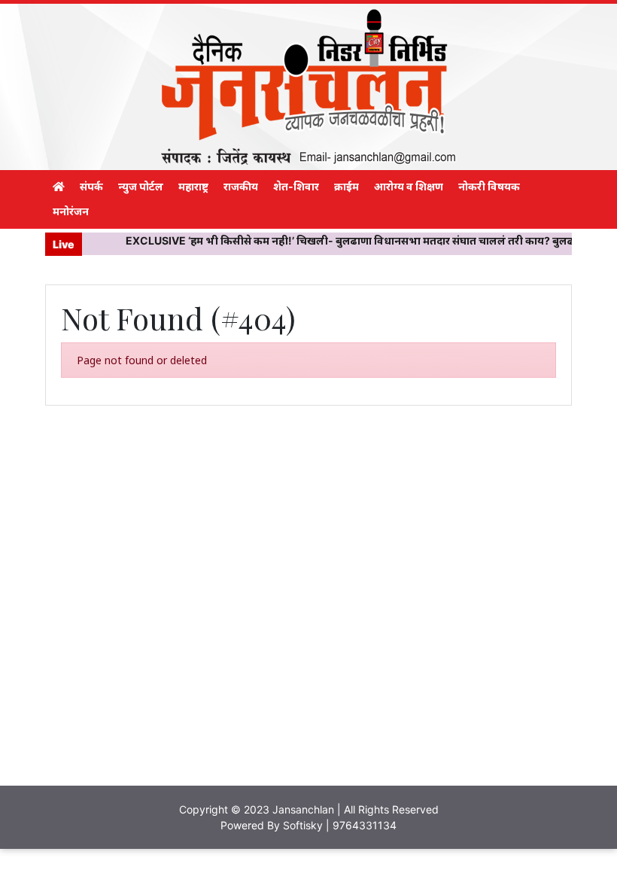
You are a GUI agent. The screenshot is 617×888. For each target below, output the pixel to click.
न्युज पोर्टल (140, 186)
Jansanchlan (303, 809)
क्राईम (346, 186)
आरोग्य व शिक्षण (408, 186)
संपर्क (91, 186)
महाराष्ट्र (193, 186)
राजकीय (240, 186)
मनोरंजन (71, 211)
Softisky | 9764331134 (340, 825)
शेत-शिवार (296, 186)
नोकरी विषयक (489, 186)
